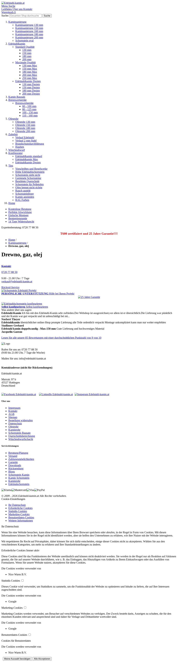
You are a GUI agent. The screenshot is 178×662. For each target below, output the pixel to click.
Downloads (14, 465)
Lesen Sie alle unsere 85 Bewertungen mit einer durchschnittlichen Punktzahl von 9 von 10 (51, 337)
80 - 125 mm (29, 109)
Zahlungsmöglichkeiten (21, 459)
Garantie (13, 462)
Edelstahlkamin (16, 43)
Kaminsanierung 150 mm (29, 28)
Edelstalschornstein (18, 484)
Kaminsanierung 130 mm (29, 24)
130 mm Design (31, 84)
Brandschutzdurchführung (29, 143)
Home (11, 203)
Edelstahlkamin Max (26, 159)
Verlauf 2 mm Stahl (26, 140)
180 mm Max (29, 71)
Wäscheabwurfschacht (20, 439)
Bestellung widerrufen (20, 420)
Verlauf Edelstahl (24, 137)
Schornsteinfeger (24, 193)
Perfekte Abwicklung (20, 212)
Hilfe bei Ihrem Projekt (61, 293)
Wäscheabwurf (16, 149)
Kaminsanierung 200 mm (29, 37)
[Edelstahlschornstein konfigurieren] (21, 303)
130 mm (26, 49)
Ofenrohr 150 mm (25, 124)
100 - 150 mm (30, 112)
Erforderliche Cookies (20, 508)
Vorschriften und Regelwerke (31, 168)
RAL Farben (22, 199)
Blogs (11, 471)
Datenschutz (15, 423)
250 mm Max (29, 78)
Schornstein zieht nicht (27, 174)
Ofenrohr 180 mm (25, 128)
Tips (10, 165)
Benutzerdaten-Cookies (21, 517)
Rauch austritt (22, 190)
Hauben (19, 146)
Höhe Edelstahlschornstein (29, 171)
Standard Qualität (24, 46)
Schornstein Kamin (18, 474)
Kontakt (12, 410)
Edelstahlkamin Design (28, 81)
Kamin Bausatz (16, 96)
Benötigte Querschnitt (27, 181)
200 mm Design (31, 93)
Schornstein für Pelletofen (29, 184)
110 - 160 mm (30, 115)
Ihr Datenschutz (17, 504)
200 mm (26, 59)
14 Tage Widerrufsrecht (21, 221)
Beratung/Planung (18, 452)
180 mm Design (31, 90)
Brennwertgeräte (17, 99)
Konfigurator (15, 153)
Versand (12, 455)
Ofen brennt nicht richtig (28, 187)
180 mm (26, 56)
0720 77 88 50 (9, 272)
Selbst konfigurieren (37, 306)
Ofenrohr (13, 118)
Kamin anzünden (24, 196)
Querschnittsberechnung (21, 436)
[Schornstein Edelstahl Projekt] (18, 290)
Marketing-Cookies (19, 514)
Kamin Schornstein (18, 477)
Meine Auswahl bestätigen (17, 658)
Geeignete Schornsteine (28, 178)
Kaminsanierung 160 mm (29, 31)
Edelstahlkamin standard (28, 156)
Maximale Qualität (25, 62)
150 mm (26, 53)
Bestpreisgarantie (17, 218)
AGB (11, 414)
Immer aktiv (32, 550)
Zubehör (13, 134)
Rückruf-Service (10, 287)
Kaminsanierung (17, 21)
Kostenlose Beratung (19, 209)
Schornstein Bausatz (19, 432)
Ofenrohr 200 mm (25, 131)
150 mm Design (31, 87)
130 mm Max (29, 65)
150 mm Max (29, 68)
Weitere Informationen (20, 520)
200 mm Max (29, 74)
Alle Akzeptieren (42, 658)
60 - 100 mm (29, 106)
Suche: (5, 15)
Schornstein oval (24, 40)
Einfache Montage (18, 215)
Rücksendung (15, 468)
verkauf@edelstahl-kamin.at (16, 281)
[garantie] (89, 297)
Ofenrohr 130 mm (25, 121)
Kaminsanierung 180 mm (29, 34)
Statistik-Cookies (17, 511)
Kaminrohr (14, 429)
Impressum (14, 407)
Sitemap (12, 417)
